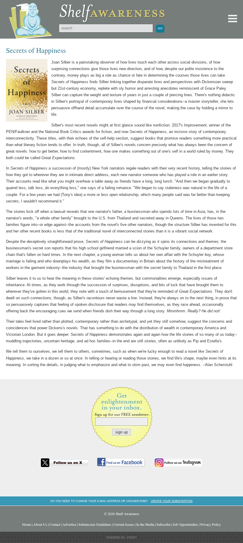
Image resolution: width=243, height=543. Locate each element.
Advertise (69, 524)
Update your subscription (172, 501)
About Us (40, 524)
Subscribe (163, 524)
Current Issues (123, 524)
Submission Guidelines (95, 524)
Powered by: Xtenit (121, 537)
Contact (54, 524)
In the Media (145, 524)
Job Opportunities (185, 524)
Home (26, 524)
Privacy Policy (210, 524)
